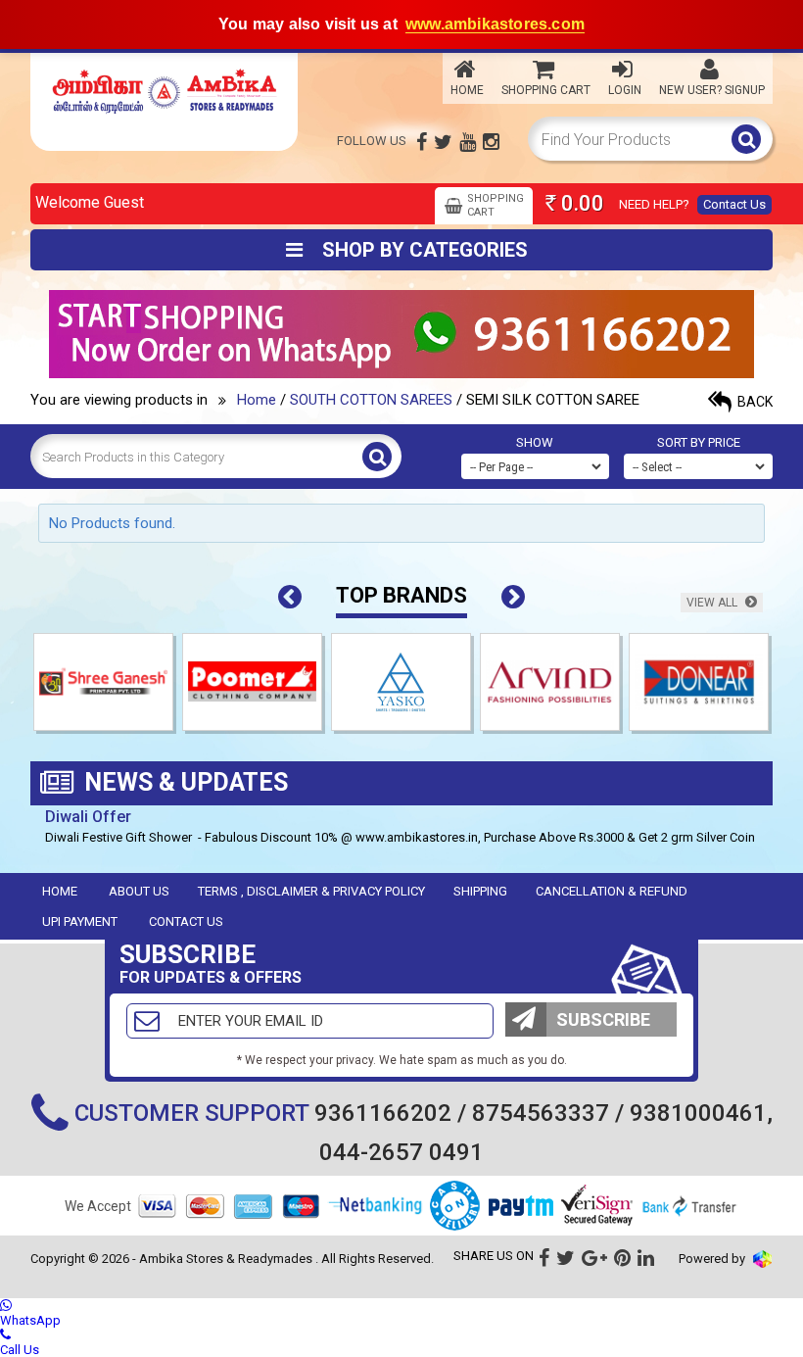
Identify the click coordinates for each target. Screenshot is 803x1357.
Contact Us (734, 204)
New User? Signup (712, 90)
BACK (753, 402)
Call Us (19, 1349)
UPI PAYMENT (80, 921)
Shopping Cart (545, 90)
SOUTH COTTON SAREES (371, 400)
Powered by (713, 1258)
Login (624, 90)
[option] (104, 687)
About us (139, 891)
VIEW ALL (713, 602)
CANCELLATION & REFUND (611, 891)
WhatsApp (30, 1320)
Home (467, 90)
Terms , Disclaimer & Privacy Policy (311, 891)
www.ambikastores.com (495, 24)
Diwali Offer (88, 816)
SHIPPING (480, 891)
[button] (290, 597)
